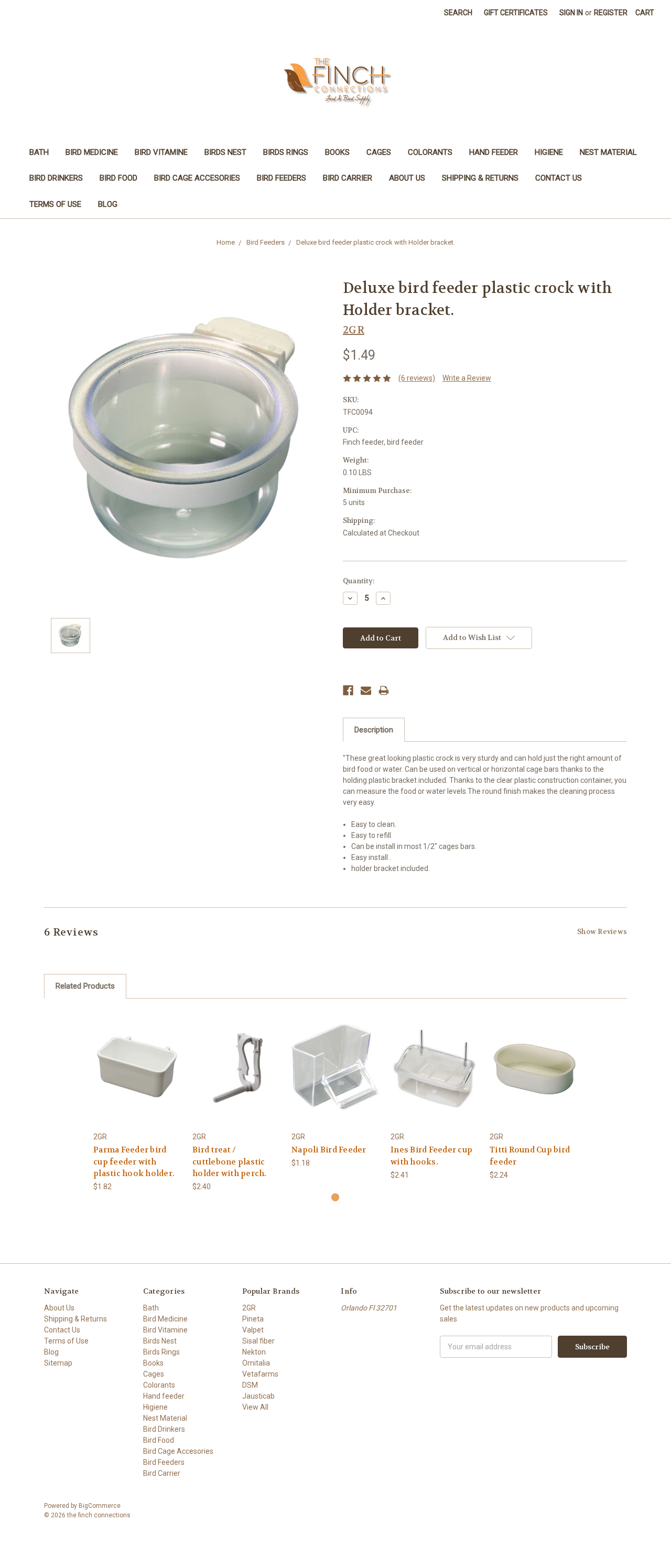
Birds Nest (225, 152)
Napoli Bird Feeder (328, 1150)
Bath (39, 152)
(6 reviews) (416, 378)
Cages (378, 152)
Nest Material (608, 152)
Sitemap (58, 1363)
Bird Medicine (92, 152)
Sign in (571, 12)
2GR (249, 1308)
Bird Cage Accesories (197, 178)
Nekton (254, 1352)
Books (337, 152)
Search (458, 12)
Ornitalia (256, 1363)
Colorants (430, 152)
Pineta (253, 1319)
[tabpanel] (137, 1101)
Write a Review (466, 378)
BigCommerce (100, 1505)
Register (610, 12)
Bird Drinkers (56, 178)
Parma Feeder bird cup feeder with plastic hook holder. (134, 1162)
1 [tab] (335, 1197)
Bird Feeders (281, 178)
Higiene (549, 152)
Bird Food (118, 178)
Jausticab (258, 1396)
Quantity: (358, 580)
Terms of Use (55, 204)
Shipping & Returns (480, 178)
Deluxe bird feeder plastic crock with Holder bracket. (375, 242)
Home (226, 242)
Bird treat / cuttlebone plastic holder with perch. (229, 1162)
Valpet (253, 1330)
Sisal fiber (258, 1341)
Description (373, 730)
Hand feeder (493, 152)
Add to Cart (137, 1076)
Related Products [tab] (85, 986)
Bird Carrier (347, 178)
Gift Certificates (516, 12)
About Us (407, 178)
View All (255, 1407)
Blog (107, 204)
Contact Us (558, 178)
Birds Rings (285, 152)
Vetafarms (260, 1374)
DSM (250, 1385)
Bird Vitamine (161, 152)
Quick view (137, 1058)
